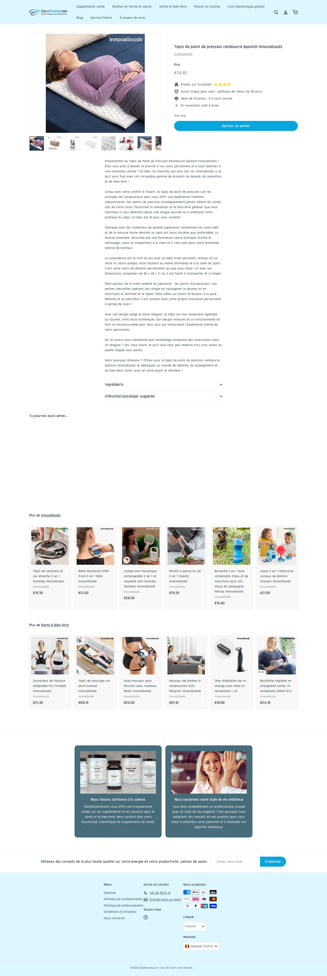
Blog (79, 18)
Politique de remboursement (123, 906)
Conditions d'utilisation (120, 912)
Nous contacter (114, 918)
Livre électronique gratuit (246, 6)
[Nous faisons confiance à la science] (118, 772)
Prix (177, 64)
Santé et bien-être (172, 6)
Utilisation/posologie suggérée (130, 396)
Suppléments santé (90, 6)
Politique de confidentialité (123, 899)
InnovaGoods (183, 54)
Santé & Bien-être (55, 625)
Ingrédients (114, 384)
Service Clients (101, 18)
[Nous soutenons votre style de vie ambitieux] (209, 772)
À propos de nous (132, 18)
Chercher (110, 893)
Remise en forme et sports (132, 6)
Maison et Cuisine (207, 6)
